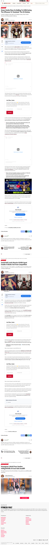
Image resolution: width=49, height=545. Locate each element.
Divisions (24, 3)
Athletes (14, 3)
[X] (38, 540)
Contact (2, 533)
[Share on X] (2, 46)
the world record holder (9, 302)
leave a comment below (9, 203)
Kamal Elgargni (10, 169)
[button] (2, 1)
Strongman (3, 520)
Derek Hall (6, 236)
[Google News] (41, 540)
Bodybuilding (3, 517)
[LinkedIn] (46, 540)
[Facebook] (36, 540)
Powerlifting (3, 260)
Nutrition (27, 521)
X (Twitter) (21, 219)
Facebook (15, 219)
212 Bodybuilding (10, 227)
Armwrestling (3, 522)
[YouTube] (39, 540)
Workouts (27, 517)
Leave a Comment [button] (28, 254)
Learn (28, 3)
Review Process (4, 532)
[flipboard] (47, 540)
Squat (16, 431)
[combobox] (41, 3)
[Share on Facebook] (2, 44)
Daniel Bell (29, 300)
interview (17, 94)
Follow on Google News (18, 217)
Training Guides (28, 518)
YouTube (26, 219)
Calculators (28, 524)
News (31, 3)
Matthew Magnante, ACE (9, 475)
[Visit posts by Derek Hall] (2, 236)
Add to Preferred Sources (26, 42)
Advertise (2, 536)
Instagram (18, 219)
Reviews (27, 522)
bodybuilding (15, 227)
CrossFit (2, 521)
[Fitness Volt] (24, 1)
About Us (2, 530)
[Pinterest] (43, 540)
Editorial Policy (3, 531)
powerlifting (13, 431)
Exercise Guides (28, 520)
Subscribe (10, 112)
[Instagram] (31, 236)
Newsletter (3, 535)
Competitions (19, 3)
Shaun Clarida (17, 46)
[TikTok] (44, 540)
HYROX (2, 524)
